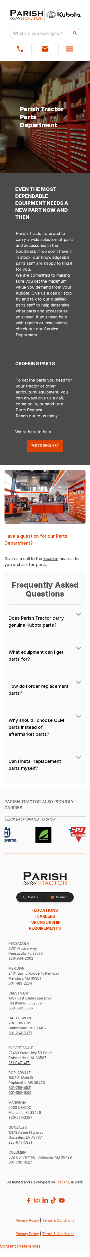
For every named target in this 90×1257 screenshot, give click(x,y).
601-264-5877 (20, 1033)
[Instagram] (37, 1200)
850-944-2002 (20, 958)
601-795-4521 (19, 1087)
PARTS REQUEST (45, 445)
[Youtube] (61, 1200)
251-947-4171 (19, 1063)
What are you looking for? (38, 33)
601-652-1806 (20, 1092)
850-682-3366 (20, 1008)
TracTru (62, 1182)
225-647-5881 (20, 1142)
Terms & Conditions (58, 1220)
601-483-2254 (20, 983)
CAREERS (45, 916)
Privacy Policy (27, 1220)
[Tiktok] (53, 1200)
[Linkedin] (45, 1200)
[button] (20, 49)
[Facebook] (29, 1200)
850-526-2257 (20, 1117)
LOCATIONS (46, 910)
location (50, 558)
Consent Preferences (20, 1246)
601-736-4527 (20, 1162)
